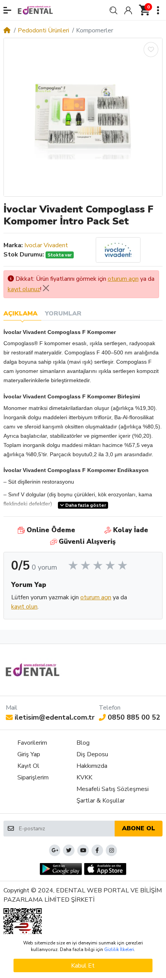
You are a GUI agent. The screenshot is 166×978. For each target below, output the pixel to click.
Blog (83, 743)
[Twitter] (69, 850)
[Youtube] (83, 850)
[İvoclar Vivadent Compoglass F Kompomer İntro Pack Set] (83, 117)
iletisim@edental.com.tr (55, 717)
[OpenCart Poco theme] (35, 10)
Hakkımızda (91, 766)
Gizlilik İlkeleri (119, 949)
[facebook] (97, 850)
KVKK (84, 777)
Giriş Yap (28, 754)
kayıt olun (24, 606)
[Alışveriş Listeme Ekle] (151, 49)
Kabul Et (83, 965)
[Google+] (55, 850)
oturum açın (123, 279)
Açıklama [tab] (20, 313)
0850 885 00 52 (134, 717)
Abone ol (138, 828)
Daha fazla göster (85, 505)
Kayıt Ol (28, 766)
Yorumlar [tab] (63, 313)
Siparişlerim (33, 777)
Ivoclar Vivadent (46, 245)
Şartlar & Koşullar (100, 800)
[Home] (6, 30)
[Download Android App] (61, 869)
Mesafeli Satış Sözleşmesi (112, 789)
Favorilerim (32, 743)
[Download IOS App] (105, 869)
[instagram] (111, 850)
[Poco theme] (32, 670)
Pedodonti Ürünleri (43, 30)
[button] (7, 10)
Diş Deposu (92, 754)
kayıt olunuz (24, 289)
